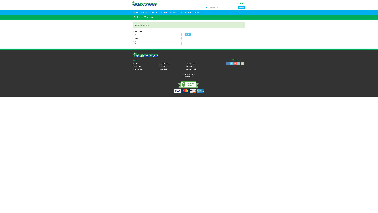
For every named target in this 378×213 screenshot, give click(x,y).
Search (241, 8)
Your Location (137, 31)
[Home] (145, 6)
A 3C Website (189, 77)
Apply (188, 34)
